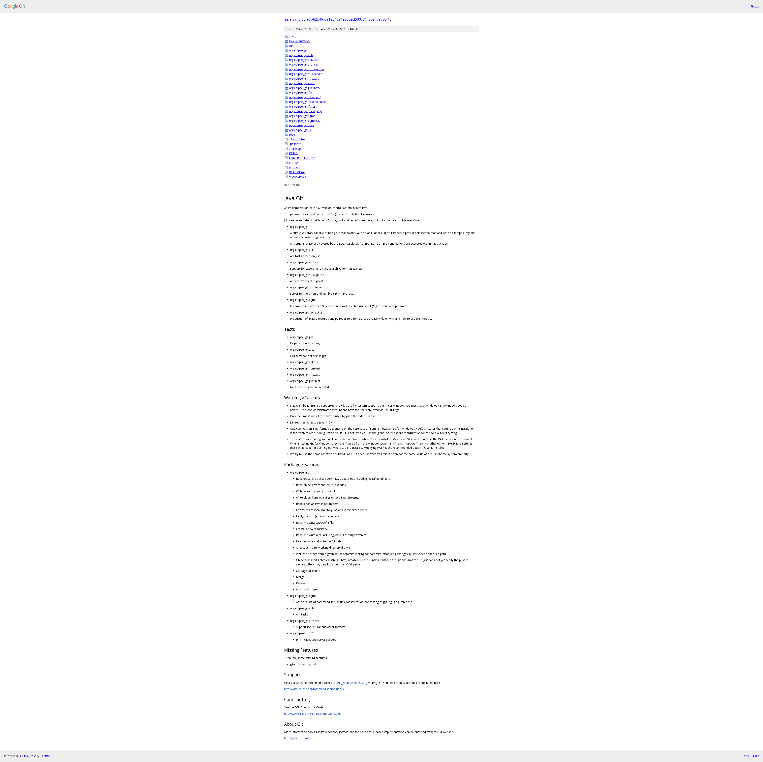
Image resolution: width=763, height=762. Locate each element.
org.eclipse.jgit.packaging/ (305, 111)
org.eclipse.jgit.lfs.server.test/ (307, 102)
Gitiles (24, 756)
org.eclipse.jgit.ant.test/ (304, 60)
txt (746, 755)
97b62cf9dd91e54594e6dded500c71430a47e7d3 (347, 19)
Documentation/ (299, 41)
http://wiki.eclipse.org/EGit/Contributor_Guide (312, 714)
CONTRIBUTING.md (302, 158)
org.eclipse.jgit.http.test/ (304, 78)
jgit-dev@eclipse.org (354, 683)
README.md (297, 172)
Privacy (34, 756)
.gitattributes (297, 139)
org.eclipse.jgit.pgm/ (302, 116)
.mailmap (295, 148)
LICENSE (294, 163)
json (756, 755)
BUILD (293, 153)
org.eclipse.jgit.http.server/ (306, 74)
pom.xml (294, 167)
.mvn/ (292, 36)
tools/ (293, 134)
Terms (46, 756)
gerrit (289, 19)
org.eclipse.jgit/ (298, 50)
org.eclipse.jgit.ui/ (300, 130)
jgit (300, 19)
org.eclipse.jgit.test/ (301, 125)
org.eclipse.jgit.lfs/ (300, 92)
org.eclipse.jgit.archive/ (303, 64)
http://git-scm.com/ (296, 738)
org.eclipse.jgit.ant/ (301, 55)
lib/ (291, 46)
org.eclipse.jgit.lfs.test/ (303, 106)
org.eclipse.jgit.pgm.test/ (304, 120)
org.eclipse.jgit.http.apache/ (306, 69)
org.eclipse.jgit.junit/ (302, 83)
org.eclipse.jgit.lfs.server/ (304, 97)
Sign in (755, 6)
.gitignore (295, 144)
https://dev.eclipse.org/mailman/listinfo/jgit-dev (314, 689)
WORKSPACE (297, 176)
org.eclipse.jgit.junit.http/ (304, 88)
